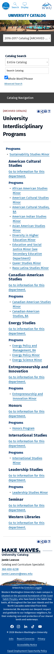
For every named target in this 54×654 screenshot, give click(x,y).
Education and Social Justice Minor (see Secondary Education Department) (27, 251)
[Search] (44, 71)
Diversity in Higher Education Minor (25, 237)
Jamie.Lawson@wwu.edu (17, 573)
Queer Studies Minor (26, 263)
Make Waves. (21, 550)
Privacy (41, 638)
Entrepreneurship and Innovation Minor (27, 396)
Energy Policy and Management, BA (24, 348)
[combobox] (27, 38)
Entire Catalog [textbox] (17, 62)
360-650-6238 (10, 569)
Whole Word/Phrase (20, 78)
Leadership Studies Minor (30, 492)
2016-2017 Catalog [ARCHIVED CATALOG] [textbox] (28, 38)
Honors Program (23, 428)
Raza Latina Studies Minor (30, 268)
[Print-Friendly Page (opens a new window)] (45, 111)
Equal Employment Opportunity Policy (27, 651)
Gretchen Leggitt (33, 587)
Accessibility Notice (27, 645)
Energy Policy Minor (26, 355)
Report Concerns (25, 638)
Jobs (11, 638)
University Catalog (27, 15)
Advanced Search (13, 83)
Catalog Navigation (20, 98)
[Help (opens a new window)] (49, 111)
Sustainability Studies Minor (29, 154)
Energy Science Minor (27, 360)
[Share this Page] (42, 111)
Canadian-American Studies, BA (25, 313)
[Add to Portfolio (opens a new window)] (38, 111)
